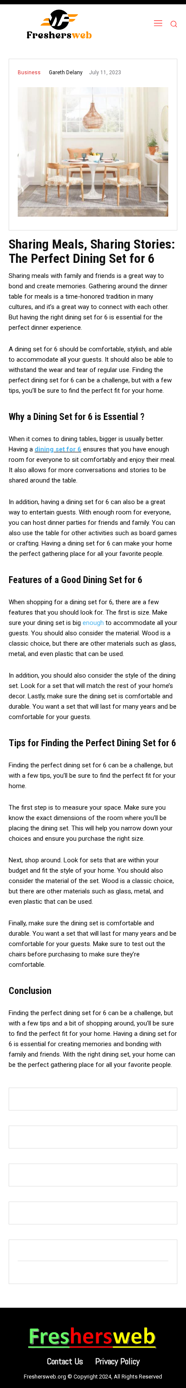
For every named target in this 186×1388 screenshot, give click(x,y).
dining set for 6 (58, 449)
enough (93, 623)
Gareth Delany (66, 72)
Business (29, 72)
